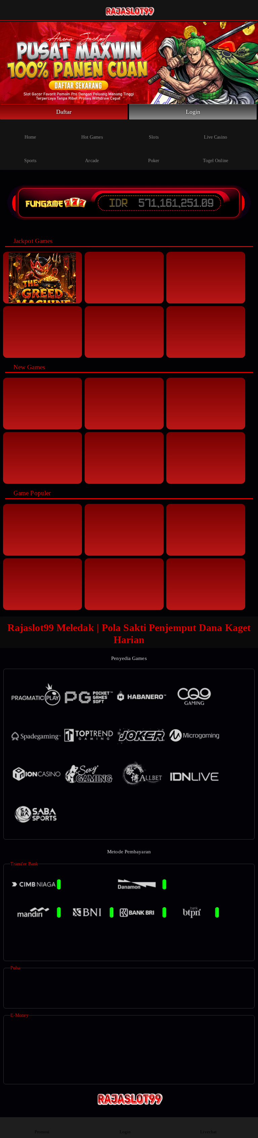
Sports (30, 160)
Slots (154, 137)
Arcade (92, 160)
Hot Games (92, 137)
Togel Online (215, 160)
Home (30, 137)
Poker (154, 160)
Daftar (64, 111)
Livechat (208, 1131)
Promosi (42, 1131)
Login (193, 111)
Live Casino (215, 137)
